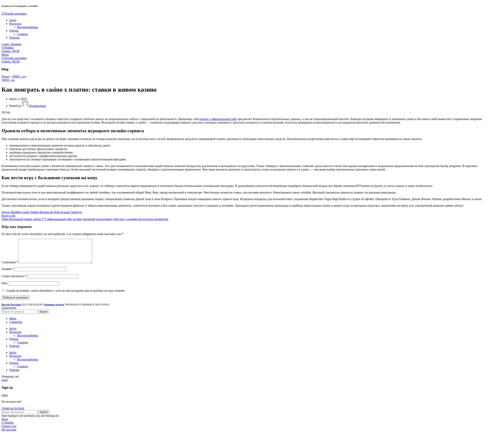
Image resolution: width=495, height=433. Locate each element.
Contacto (22, 34)
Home (5, 76)
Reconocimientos (27, 27)
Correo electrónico (14, 276)
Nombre (8, 269)
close (5, 380)
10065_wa (18, 76)
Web (4, 283)
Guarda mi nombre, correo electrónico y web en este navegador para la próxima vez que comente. (65, 290)
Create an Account (13, 408)
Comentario (10, 262)
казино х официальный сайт (218, 119)
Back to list (8, 215)
